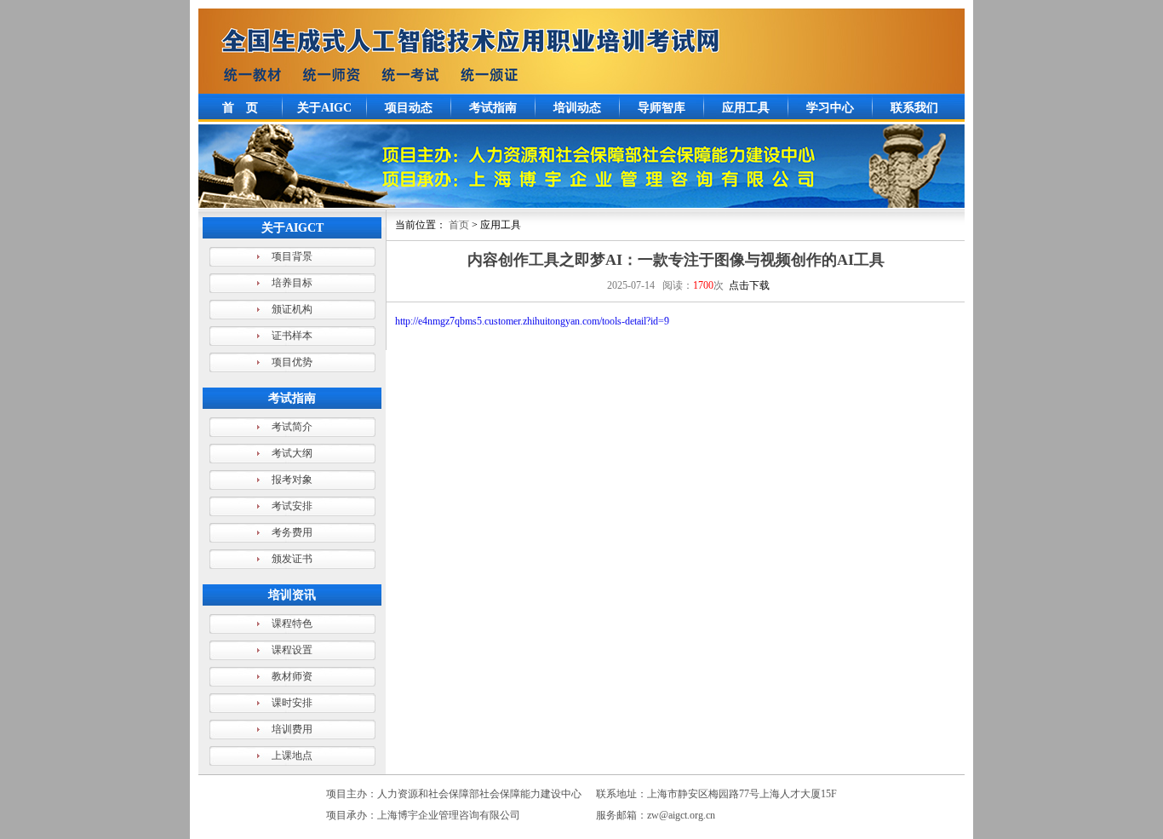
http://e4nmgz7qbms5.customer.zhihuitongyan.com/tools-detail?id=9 (532, 321)
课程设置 (292, 650)
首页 (459, 225)
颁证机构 (292, 309)
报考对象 (292, 480)
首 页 (240, 107)
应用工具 (746, 107)
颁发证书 (292, 559)
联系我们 (914, 107)
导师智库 (661, 107)
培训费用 (292, 729)
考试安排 (292, 506)
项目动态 (409, 107)
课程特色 (292, 623)
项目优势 (292, 362)
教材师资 (292, 676)
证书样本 (292, 336)
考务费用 (292, 532)
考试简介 (292, 427)
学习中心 (830, 107)
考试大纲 (292, 453)
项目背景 (292, 256)
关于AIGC (324, 107)
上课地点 (292, 755)
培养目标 (292, 283)
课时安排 (292, 703)
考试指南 (493, 107)
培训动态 (577, 107)
